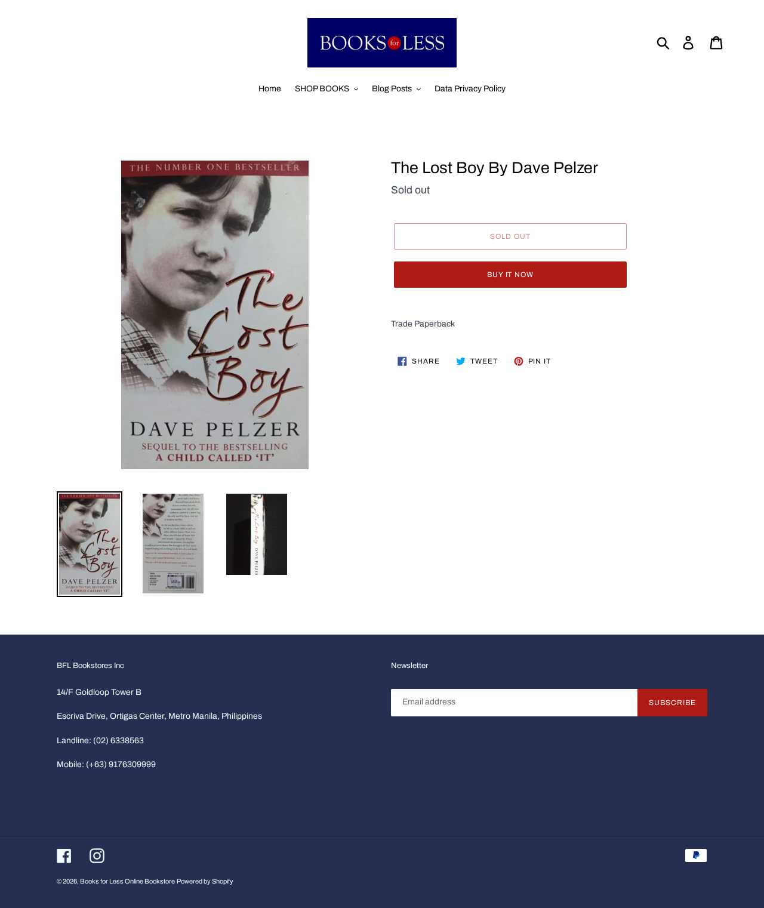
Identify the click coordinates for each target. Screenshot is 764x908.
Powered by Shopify (205, 881)
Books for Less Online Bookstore (127, 881)
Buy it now (510, 274)
